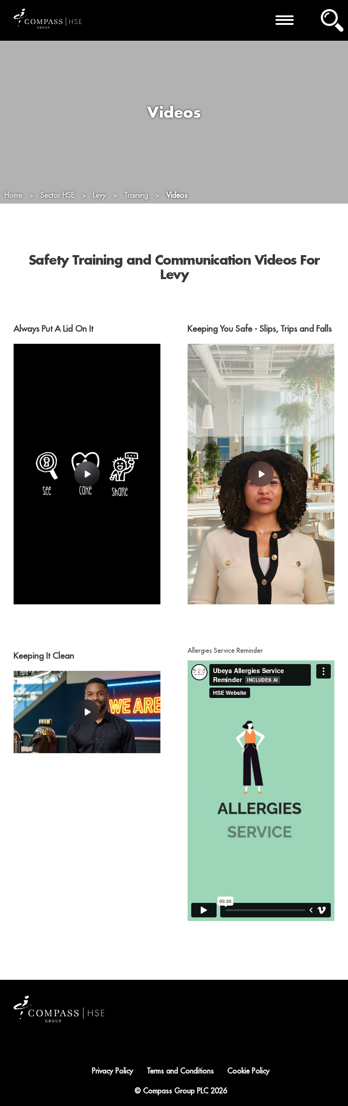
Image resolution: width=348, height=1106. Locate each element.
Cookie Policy (248, 1071)
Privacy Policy (112, 1071)
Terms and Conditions (180, 1071)
